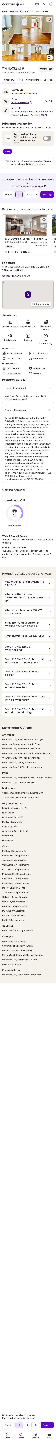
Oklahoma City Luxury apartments (19, 762)
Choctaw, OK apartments (15, 901)
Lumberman (8, 840)
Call (50, 101)
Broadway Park (9, 826)
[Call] (44, 4)
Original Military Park (12, 817)
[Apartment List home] (13, 3)
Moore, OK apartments (13, 888)
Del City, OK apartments (14, 851)
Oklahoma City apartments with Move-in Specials (27, 777)
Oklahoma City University (15, 941)
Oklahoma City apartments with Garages (22, 739)
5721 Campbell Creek (17, 239)
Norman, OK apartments (14, 915)
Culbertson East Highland (15, 831)
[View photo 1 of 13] (28, 29)
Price (20, 80)
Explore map (42, 304)
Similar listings (33, 80)
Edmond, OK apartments (14, 906)
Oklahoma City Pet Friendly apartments (22, 767)
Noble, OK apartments (13, 920)
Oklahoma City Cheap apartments (19, 782)
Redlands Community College (17, 950)
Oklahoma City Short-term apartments (21, 974)
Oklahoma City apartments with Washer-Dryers (26, 753)
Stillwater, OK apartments (15, 892)
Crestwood (8, 835)
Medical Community (12, 822)
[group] (25, 225)
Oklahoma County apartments (17, 930)
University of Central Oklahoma (17, 946)
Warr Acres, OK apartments (15, 865)
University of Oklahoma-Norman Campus (22, 955)
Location (48, 80)
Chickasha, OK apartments (15, 869)
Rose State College (12, 964)
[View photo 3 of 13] (41, 52)
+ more (43, 115)
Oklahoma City (26, 11)
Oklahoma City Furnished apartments (21, 758)
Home (4, 11)
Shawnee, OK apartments (15, 878)
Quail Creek (8, 812)
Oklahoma (13, 11)
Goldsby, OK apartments (14, 897)
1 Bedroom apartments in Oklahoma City (22, 793)
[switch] (28, 138)
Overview (9, 80)
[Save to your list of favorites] (49, 19)
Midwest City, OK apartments (17, 874)
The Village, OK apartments (15, 860)
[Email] (37, 4)
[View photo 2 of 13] (15, 52)
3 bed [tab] (8, 151)
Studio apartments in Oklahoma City (20, 797)
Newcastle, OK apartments (15, 883)
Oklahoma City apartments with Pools (21, 748)
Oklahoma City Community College (20, 959)
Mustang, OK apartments (14, 911)
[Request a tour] (51, 4)
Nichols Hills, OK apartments (16, 855)
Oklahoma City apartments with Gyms (21, 744)
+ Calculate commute (24, 93)
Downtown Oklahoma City (15, 808)
